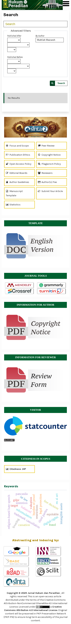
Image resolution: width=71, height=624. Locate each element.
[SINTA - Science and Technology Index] (19, 582)
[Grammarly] (51, 285)
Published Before (15, 57)
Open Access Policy (20, 163)
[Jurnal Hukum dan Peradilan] (35, 127)
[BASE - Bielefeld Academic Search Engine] (19, 561)
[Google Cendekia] (19, 551)
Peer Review (47, 145)
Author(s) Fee (49, 182)
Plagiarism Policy (51, 163)
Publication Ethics (19, 154)
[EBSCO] (52, 561)
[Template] (35, 244)
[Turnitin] (51, 291)
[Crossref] (19, 291)
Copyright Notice (50, 154)
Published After (14, 36)
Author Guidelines (19, 182)
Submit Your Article (52, 191)
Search (61, 83)
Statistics (15, 204)
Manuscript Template (14, 193)
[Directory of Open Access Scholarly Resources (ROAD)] (19, 572)
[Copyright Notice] (35, 327)
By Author (40, 36)
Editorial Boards (18, 173)
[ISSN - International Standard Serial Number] (52, 551)
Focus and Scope (19, 145)
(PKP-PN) (9, 617)
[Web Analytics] (35, 440)
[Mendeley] (19, 285)
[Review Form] (35, 380)
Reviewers (47, 173)
